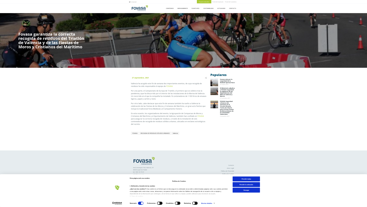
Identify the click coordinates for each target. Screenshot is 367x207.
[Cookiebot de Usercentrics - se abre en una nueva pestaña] (117, 203)
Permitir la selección (246, 184)
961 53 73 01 (140, 172)
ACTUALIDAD (221, 8)
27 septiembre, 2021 (140, 78)
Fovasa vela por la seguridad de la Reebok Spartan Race (227, 81)
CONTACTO (232, 8)
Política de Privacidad (227, 171)
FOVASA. (169, 86)
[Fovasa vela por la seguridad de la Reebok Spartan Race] (214, 82)
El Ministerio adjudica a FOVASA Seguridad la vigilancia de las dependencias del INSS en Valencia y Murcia (227, 92)
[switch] (159, 203)
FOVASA (200, 116)
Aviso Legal (230, 168)
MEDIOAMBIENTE (182, 8)
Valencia (175, 133)
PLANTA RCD (196, 8)
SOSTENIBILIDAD (208, 8)
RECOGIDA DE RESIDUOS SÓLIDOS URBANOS (155, 133)
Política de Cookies (228, 174)
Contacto (231, 165)
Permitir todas (246, 179)
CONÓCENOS (170, 8)
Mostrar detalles (206, 203)
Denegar (246, 190)
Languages (134, 2)
